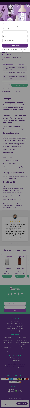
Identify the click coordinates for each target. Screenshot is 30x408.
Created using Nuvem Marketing (15, 51)
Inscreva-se (15, 46)
